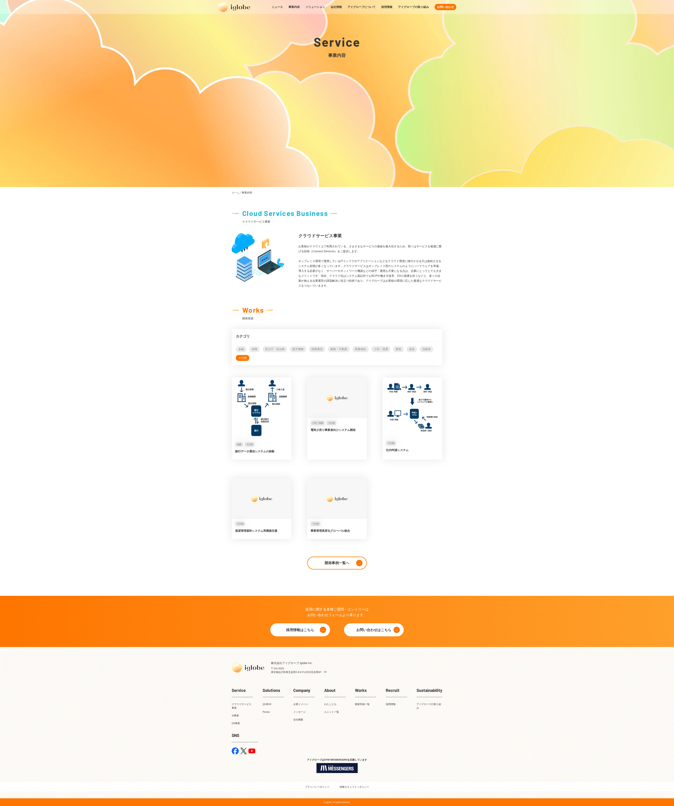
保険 (254, 349)
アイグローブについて (362, 6)
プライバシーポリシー (317, 786)
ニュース (277, 6)
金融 (241, 349)
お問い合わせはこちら (373, 630)
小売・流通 (381, 349)
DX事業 (236, 723)
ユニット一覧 (331, 711)
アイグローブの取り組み (413, 6)
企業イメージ (300, 704)
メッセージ (299, 711)
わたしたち (330, 704)
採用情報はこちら (300, 630)
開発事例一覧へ (337, 563)
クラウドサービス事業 (241, 706)
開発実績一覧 (362, 704)
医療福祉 (360, 349)
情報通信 (317, 349)
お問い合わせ (445, 6)
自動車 (426, 349)
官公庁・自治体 (275, 349)
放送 (412, 349)
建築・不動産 (338, 349)
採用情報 (386, 6)
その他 (242, 357)
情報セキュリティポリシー (354, 786)
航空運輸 (298, 349)
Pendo (266, 711)
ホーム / (236, 192)
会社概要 (298, 719)
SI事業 (235, 715)
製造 (398, 349)
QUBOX (267, 704)
